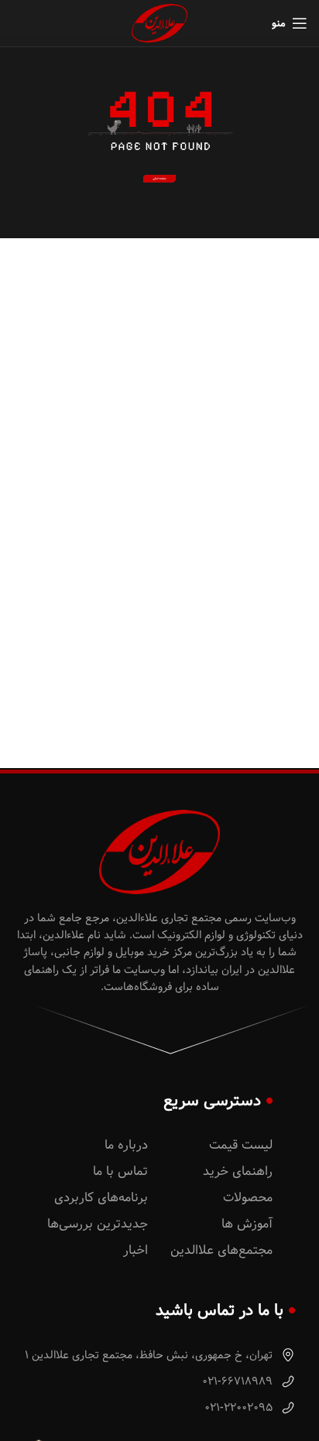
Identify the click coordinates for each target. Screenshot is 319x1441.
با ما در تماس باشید (219, 1310)
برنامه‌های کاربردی (101, 1197)
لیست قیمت (241, 1145)
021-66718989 (239, 1381)
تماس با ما (120, 1171)
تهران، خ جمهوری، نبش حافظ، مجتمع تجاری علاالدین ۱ (150, 1355)
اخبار (135, 1250)
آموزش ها (247, 1224)
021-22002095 (240, 1407)
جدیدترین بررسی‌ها (97, 1224)
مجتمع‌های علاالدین (221, 1250)
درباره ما (126, 1145)
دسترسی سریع (212, 1101)
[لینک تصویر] (159, 178)
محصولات (248, 1197)
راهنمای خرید (238, 1171)
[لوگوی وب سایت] (159, 23)
